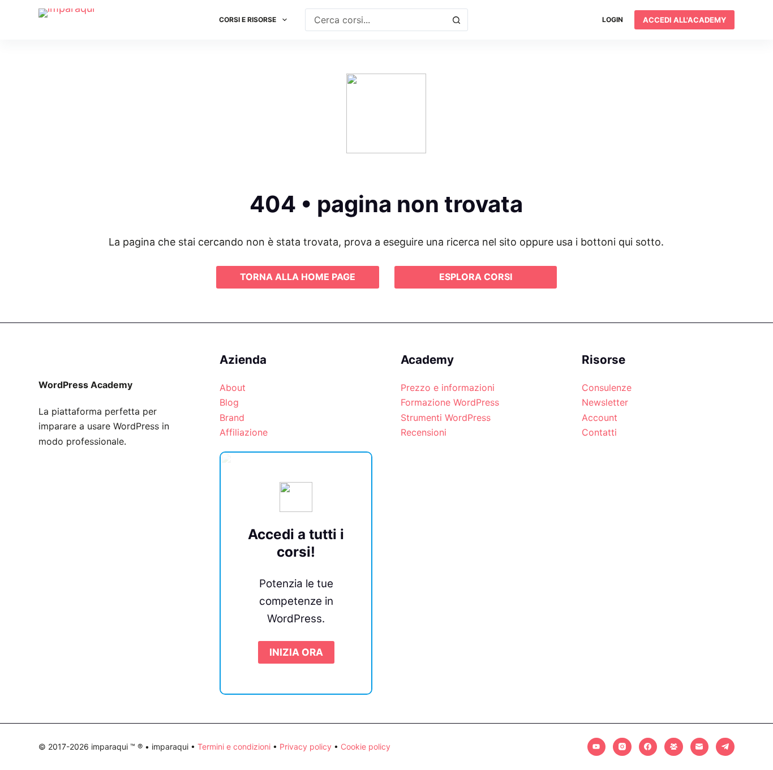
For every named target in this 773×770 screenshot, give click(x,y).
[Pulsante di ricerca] (456, 20)
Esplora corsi (475, 276)
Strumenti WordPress (446, 417)
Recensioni (423, 432)
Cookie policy (365, 746)
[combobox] (375, 19)
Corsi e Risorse (247, 19)
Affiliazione (244, 432)
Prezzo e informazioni (448, 387)
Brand (232, 417)
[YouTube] (596, 747)
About (233, 387)
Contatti (599, 432)
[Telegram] (725, 747)
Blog (229, 402)
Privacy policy (306, 746)
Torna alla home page (297, 276)
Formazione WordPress (450, 402)
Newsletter (605, 402)
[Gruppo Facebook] (673, 747)
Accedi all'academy (684, 19)
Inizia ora (296, 652)
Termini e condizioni (233, 746)
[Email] (699, 747)
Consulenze (607, 387)
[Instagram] (622, 747)
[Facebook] (648, 747)
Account (599, 417)
